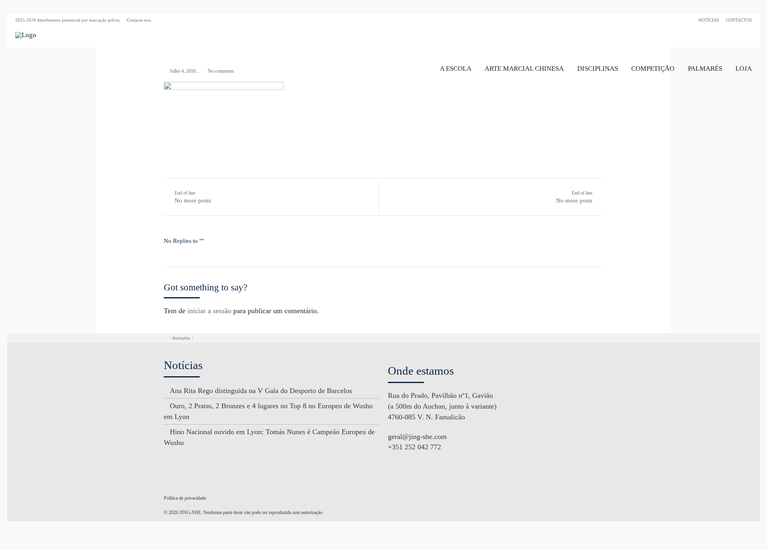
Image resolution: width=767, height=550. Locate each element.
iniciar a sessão (209, 311)
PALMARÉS (705, 68)
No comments (221, 71)
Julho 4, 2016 (183, 71)
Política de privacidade (185, 498)
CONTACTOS (739, 20)
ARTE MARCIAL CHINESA (524, 68)
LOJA (743, 68)
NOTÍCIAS (708, 20)
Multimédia (181, 338)
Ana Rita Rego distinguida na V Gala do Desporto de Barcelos (261, 391)
